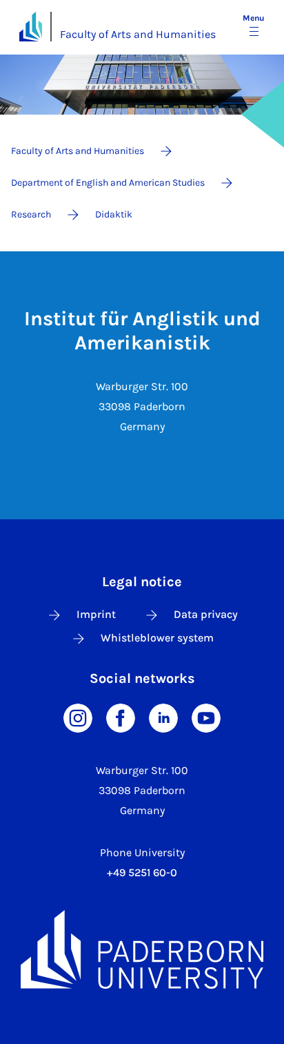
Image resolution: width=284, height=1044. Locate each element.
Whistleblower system (157, 637)
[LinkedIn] (163, 717)
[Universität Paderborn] (142, 949)
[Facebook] (120, 717)
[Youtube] (206, 717)
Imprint (96, 614)
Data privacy (206, 614)
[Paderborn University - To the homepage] (30, 26)
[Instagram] (77, 717)
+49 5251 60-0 (142, 872)
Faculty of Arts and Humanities (138, 34)
